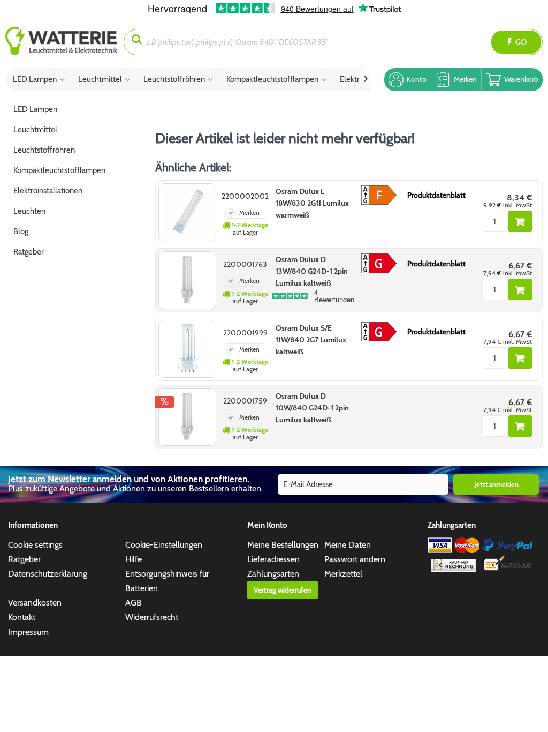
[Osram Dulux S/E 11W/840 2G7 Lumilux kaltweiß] (187, 349)
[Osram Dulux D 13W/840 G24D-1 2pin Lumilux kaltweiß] (187, 280)
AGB (133, 602)
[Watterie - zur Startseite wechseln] (61, 42)
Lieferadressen (273, 559)
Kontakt (21, 617)
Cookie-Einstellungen (163, 545)
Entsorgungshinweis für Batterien (167, 581)
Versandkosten (35, 602)
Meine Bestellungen (282, 545)
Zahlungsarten (273, 574)
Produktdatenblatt (436, 195)
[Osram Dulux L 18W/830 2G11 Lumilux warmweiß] (187, 212)
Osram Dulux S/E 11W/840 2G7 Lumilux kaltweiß (311, 339)
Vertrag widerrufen (282, 590)
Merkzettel (343, 574)
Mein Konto (267, 525)
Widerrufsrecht (151, 617)
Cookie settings (35, 545)
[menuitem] (64, 42)
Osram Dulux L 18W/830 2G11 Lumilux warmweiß (312, 203)
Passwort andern (354, 559)
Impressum (28, 632)
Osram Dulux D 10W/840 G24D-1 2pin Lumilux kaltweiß (312, 407)
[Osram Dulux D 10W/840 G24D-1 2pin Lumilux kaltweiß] (187, 417)
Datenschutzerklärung (47, 574)
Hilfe (133, 559)
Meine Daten (347, 545)
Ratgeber (24, 559)
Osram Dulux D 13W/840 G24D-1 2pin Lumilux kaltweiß (312, 271)
